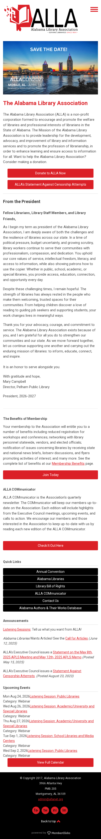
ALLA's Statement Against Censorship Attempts (50, 184)
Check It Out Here (50, 545)
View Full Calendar (50, 762)
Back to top (48, 821)
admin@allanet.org (50, 799)
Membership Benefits (68, 463)
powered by (39, 832)
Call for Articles (76, 638)
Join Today (51, 475)
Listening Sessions (17, 629)
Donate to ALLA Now (50, 173)
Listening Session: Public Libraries (54, 696)
